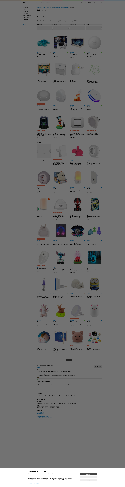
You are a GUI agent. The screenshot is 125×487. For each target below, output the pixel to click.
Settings (88, 480)
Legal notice (30, 483)
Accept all (88, 474)
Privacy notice (36, 483)
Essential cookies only (88, 476)
